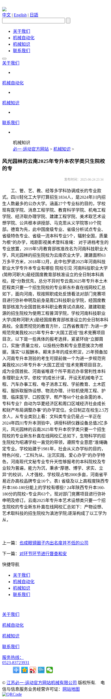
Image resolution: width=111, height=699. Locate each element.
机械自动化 (23, 37)
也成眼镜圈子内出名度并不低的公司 (53, 543)
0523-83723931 (15, 662)
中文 (6, 15)
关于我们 (21, 31)
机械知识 (21, 44)
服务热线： (13, 657)
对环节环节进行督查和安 (43, 553)
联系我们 (21, 50)
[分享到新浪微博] (33, 670)
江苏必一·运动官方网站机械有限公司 (41, 682)
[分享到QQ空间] (24, 670)
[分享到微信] (49, 670)
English (20, 15)
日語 (34, 15)
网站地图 (71, 689)
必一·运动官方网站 (31, 149)
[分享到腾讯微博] (41, 670)
